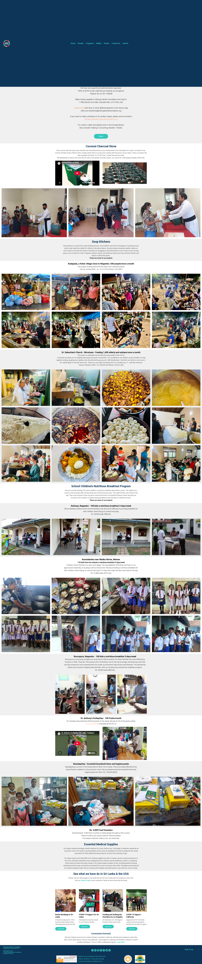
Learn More (121, 942)
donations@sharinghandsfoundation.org (101, 119)
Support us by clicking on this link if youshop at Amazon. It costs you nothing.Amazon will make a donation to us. (91, 958)
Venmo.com (79, 108)
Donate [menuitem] (80, 43)
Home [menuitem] (73, 43)
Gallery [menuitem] (98, 43)
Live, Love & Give (92, 724)
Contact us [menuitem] (116, 43)
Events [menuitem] (106, 43)
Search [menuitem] (125, 43)
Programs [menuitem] (90, 43)
